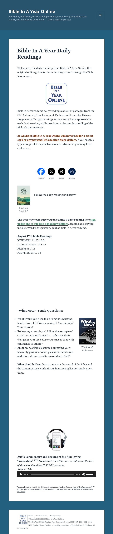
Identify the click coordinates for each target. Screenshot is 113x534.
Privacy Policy (55, 516)
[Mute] (83, 474)
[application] (56, 474)
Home (30, 516)
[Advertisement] (56, 279)
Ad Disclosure (41, 516)
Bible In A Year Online (32, 11)
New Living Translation (82, 487)
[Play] (21, 474)
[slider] (90, 474)
